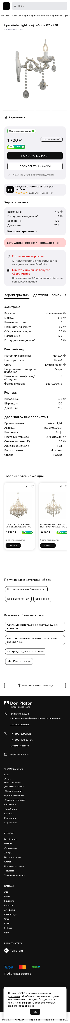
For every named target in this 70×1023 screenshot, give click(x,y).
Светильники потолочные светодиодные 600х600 (32, 626)
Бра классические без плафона (26, 589)
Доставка (40, 295)
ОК (35, 1011)
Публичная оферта (17, 973)
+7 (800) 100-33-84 (21, 739)
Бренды (9, 886)
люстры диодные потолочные (25, 651)
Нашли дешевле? (51, 139)
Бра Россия (42, 598)
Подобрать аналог (35, 155)
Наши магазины (19, 724)
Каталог (9, 833)
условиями (14, 996)
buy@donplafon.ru (19, 754)
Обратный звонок (19, 745)
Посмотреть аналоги (35, 166)
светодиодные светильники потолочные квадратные (32, 639)
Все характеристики (20, 231)
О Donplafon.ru (14, 768)
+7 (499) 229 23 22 (20, 733)
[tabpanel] (35, 69)
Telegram (16, 950)
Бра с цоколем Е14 (18, 598)
